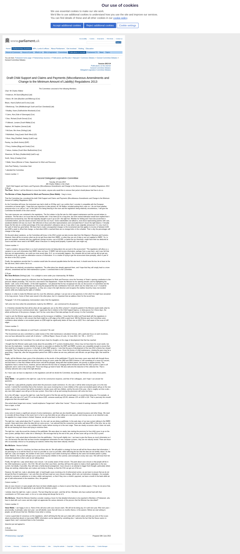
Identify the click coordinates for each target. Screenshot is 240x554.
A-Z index (8, 546)
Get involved (71, 49)
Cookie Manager (103, 546)
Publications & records (77, 52)
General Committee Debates (107, 58)
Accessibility (83, 38)
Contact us (119, 38)
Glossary (16, 546)
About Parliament (58, 49)
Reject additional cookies (100, 25)
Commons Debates (88, 58)
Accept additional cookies (67, 25)
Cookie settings (127, 25)
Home (8, 49)
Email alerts (100, 38)
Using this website (58, 546)
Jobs (49, 546)
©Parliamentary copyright (14, 536)
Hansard (76, 58)
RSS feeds (110, 38)
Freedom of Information (38, 546)
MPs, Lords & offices (41, 49)
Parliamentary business (21, 49)
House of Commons (13, 52)
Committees (62, 52)
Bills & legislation (50, 52)
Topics (107, 52)
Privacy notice (80, 546)
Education (90, 49)
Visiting (81, 49)
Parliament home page (23, 58)
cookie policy (120, 18)
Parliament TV (92, 52)
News (102, 52)
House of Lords (27, 52)
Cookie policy (91, 546)
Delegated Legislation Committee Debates (95, 70)
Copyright (70, 546)
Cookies (92, 38)
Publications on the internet (101, 66)
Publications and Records (61, 58)
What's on (38, 52)
